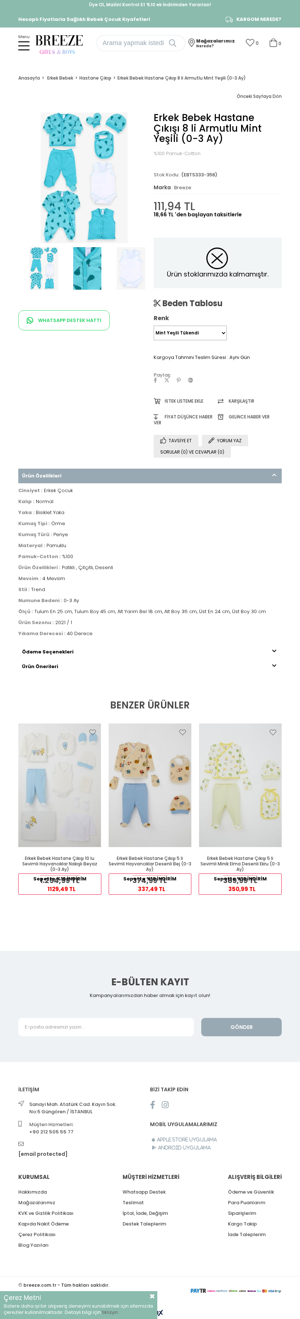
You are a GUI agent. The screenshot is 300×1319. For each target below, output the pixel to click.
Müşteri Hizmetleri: (51, 1128)
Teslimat (133, 1202)
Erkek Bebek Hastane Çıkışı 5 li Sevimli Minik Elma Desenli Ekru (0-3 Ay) (240, 863)
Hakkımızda (32, 1191)
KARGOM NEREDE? (258, 19)
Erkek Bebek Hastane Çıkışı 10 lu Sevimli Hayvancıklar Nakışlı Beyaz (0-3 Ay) (59, 863)
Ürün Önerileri (40, 666)
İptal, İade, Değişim (145, 1213)
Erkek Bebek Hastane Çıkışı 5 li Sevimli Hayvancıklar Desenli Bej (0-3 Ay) (150, 863)
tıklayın (110, 1312)
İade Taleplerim (247, 1234)
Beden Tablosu (191, 303)
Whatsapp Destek (144, 1191)
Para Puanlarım (246, 1202)
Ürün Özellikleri (41, 475)
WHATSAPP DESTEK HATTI (69, 320)
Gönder (241, 1027)
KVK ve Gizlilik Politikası (46, 1213)
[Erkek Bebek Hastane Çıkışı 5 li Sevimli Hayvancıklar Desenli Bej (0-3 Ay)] (150, 785)
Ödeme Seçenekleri (48, 651)
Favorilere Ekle (92, 732)
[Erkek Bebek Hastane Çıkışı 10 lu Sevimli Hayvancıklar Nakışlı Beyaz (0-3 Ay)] (59, 785)
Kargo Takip (242, 1223)
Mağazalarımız (36, 1202)
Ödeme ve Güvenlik (251, 1191)
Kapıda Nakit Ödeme (43, 1223)
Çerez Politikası (37, 1234)
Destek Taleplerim (144, 1223)
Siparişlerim (242, 1213)
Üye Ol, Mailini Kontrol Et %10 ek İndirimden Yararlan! (150, 4)
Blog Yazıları (33, 1245)
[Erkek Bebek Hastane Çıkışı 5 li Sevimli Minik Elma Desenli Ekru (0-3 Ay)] (240, 785)
